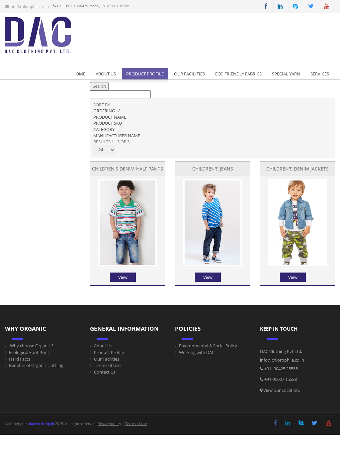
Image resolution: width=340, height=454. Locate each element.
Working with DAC (196, 352)
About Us (106, 74)
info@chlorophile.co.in (29, 6)
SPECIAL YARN (286, 74)
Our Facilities (189, 74)
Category (104, 129)
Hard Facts (19, 359)
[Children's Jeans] (212, 265)
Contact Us (105, 372)
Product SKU (107, 123)
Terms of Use (107, 365)
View (123, 277)
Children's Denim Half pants (127, 169)
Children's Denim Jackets (297, 169)
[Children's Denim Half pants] (127, 265)
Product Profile (109, 352)
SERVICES (319, 74)
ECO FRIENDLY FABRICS (238, 74)
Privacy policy (109, 423)
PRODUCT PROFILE (145, 74)
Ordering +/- (107, 111)
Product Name (109, 117)
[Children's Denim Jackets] (297, 265)
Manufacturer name (116, 136)
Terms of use (136, 423)
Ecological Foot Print (29, 352)
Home (78, 74)
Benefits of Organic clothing (36, 365)
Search (99, 86)
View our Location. (281, 390)
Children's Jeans (212, 169)
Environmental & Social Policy (208, 346)
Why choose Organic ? (31, 346)
